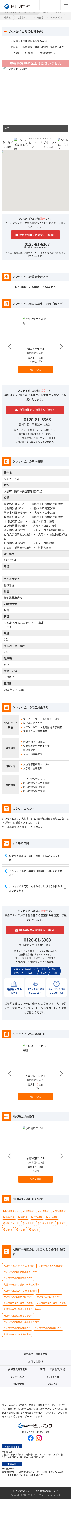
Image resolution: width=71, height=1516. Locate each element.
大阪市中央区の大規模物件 (51, 1265)
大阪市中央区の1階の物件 (49, 1296)
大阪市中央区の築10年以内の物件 (19, 1265)
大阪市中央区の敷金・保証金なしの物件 (22, 1309)
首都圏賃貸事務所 (17, 1369)
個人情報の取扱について (47, 1491)
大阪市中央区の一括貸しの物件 (18, 1303)
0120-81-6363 (37, 244)
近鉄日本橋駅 (11, 547)
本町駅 (8, 521)
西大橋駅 (9, 530)
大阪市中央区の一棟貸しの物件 (51, 1303)
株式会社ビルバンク (35, 1426)
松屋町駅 (9, 517)
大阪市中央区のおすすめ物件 (17, 1334)
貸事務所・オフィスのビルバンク (19, 12)
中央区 (7, 17)
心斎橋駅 (9, 508)
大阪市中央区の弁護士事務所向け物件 (21, 1321)
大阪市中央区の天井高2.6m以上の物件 (21, 1284)
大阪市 (58, 12)
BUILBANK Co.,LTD (32, 1495)
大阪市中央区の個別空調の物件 (18, 1296)
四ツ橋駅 (9, 525)
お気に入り (52, 1383)
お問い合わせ (18, 1383)
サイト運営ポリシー (22, 1491)
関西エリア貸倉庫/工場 (52, 1369)
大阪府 (45, 12)
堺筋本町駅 (10, 512)
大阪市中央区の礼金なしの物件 (18, 1315)
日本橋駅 (9, 543)
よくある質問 (52, 1376)
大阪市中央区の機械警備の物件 (18, 1278)
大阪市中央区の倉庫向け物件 (48, 1327)
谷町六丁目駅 (11, 534)
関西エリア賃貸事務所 (35, 1353)
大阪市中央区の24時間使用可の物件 (20, 1290)
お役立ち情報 (35, 1361)
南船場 (40, 17)
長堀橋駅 (9, 504)
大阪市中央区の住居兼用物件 (17, 1327)
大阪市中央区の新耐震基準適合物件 (20, 1271)
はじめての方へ (18, 1376)
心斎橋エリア (23, 17)
